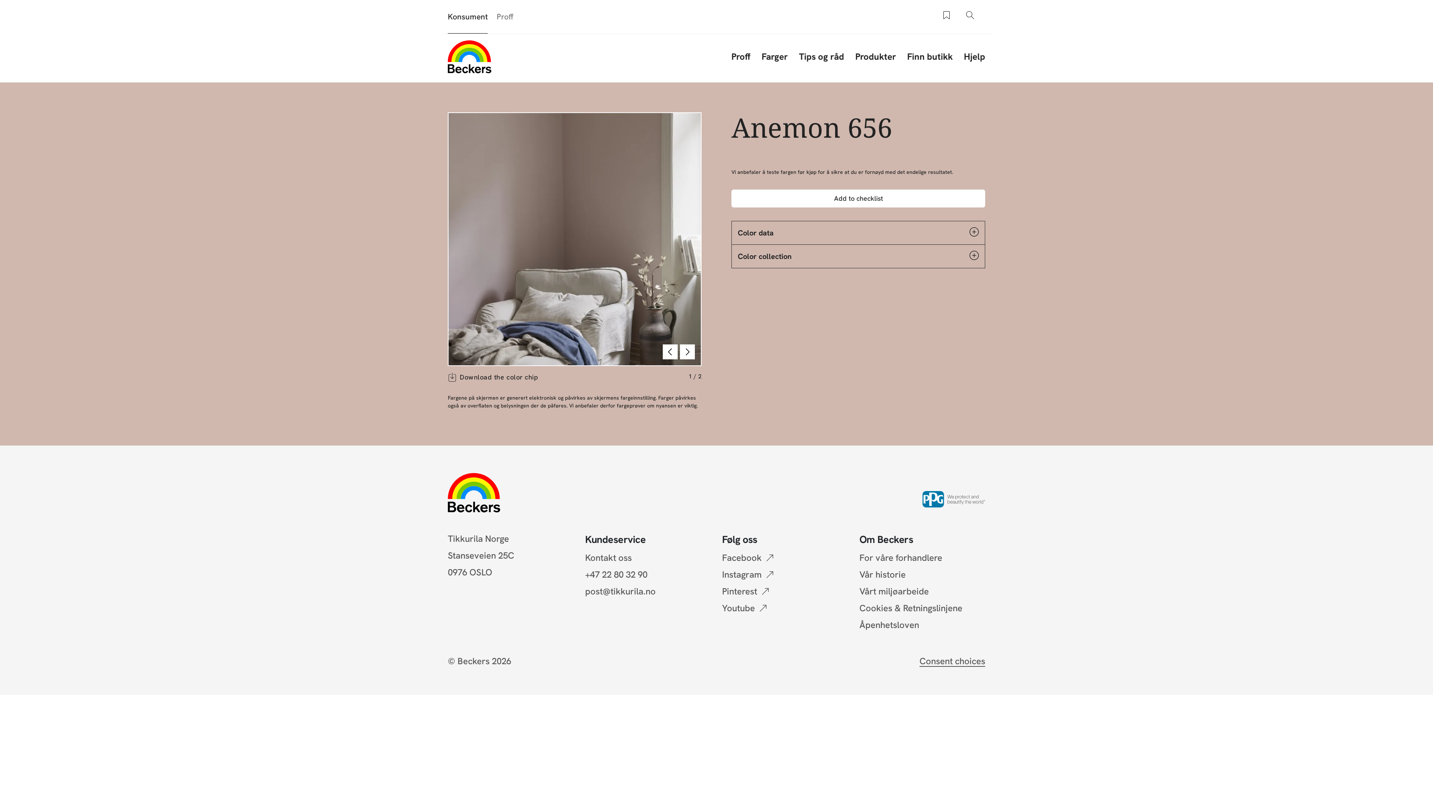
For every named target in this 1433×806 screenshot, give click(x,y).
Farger (775, 56)
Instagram (742, 574)
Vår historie (882, 574)
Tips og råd (821, 56)
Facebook (742, 557)
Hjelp (974, 56)
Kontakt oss (608, 557)
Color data (756, 233)
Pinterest (739, 591)
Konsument (468, 17)
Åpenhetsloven (889, 625)
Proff (505, 17)
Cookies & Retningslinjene (910, 608)
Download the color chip (499, 377)
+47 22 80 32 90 (616, 574)
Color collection (765, 256)
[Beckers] (469, 57)
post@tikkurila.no (620, 591)
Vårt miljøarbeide (894, 591)
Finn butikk (930, 56)
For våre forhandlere (900, 557)
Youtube (738, 608)
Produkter (875, 56)
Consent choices (952, 661)
